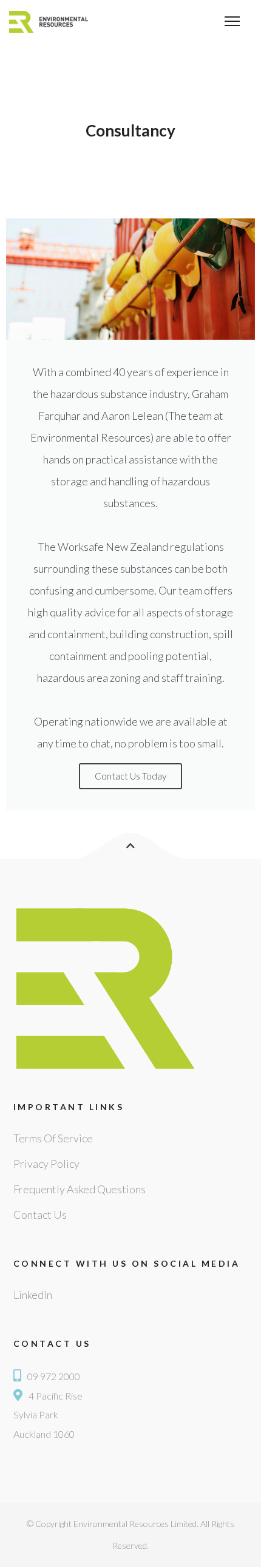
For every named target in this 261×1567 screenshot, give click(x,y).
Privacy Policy (46, 1163)
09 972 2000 (53, 1376)
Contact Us (40, 1214)
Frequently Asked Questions (79, 1189)
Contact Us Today (130, 775)
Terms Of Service (53, 1138)
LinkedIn (32, 1294)
